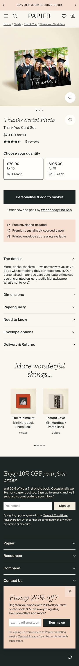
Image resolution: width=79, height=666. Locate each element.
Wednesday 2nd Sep (56, 210)
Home (7, 24)
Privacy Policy (12, 520)
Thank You (30, 24)
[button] (70, 591)
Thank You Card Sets (52, 24)
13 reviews (32, 141)
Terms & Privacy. (28, 636)
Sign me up (56, 622)
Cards (17, 24)
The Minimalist (23, 418)
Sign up (64, 506)
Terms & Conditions (55, 515)
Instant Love (56, 418)
